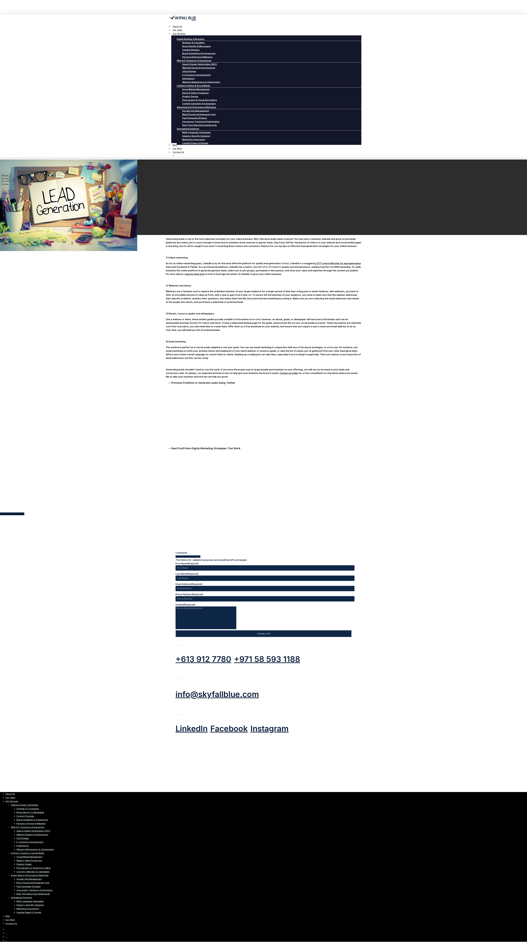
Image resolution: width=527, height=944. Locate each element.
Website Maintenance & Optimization (35, 849)
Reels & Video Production (29, 860)
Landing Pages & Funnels (28, 912)
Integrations (22, 845)
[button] (203, 659)
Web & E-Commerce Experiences (27, 827)
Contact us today (289, 373)
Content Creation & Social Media (27, 853)
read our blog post (194, 274)
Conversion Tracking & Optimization (34, 890)
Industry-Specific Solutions (30, 905)
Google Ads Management (29, 879)
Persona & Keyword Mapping (30, 823)
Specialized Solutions (21, 897)
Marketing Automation (27, 908)
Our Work (10, 919)
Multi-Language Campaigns (30, 901)
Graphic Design (24, 864)
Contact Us (11, 923)
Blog (7, 916)
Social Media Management (29, 856)
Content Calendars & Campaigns (33, 871)
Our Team (10, 797)
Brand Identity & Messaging (30, 812)
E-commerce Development (30, 842)
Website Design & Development (32, 834)
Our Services (11, 801)
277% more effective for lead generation (338, 263)
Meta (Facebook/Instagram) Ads (32, 882)
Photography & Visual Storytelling (33, 867)
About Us (10, 793)
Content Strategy (25, 816)
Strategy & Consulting (27, 808)
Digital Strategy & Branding (24, 805)
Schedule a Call (263, 634)
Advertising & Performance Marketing (29, 875)
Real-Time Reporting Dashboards (33, 893)
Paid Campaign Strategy (28, 886)
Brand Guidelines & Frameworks (32, 819)
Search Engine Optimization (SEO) (33, 830)
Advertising (263, 254)
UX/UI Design (22, 838)
